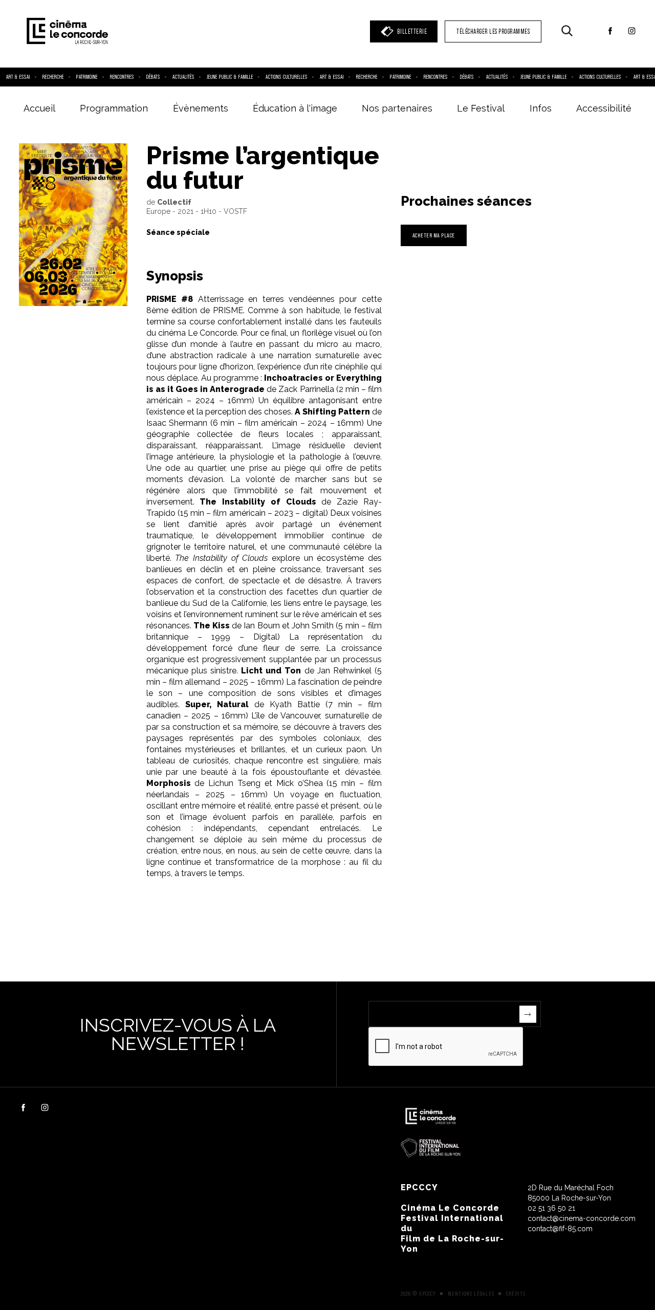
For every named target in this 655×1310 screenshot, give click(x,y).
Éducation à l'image (295, 108)
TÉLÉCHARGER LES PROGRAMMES (493, 31)
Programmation (114, 108)
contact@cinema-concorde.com (582, 1218)
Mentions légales (471, 1294)
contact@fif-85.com (560, 1229)
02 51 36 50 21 (551, 1208)
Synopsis (174, 275)
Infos (541, 108)
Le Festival (481, 108)
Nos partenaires (397, 108)
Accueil (39, 108)
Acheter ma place (433, 235)
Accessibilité (603, 108)
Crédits (516, 1294)
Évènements (200, 108)
